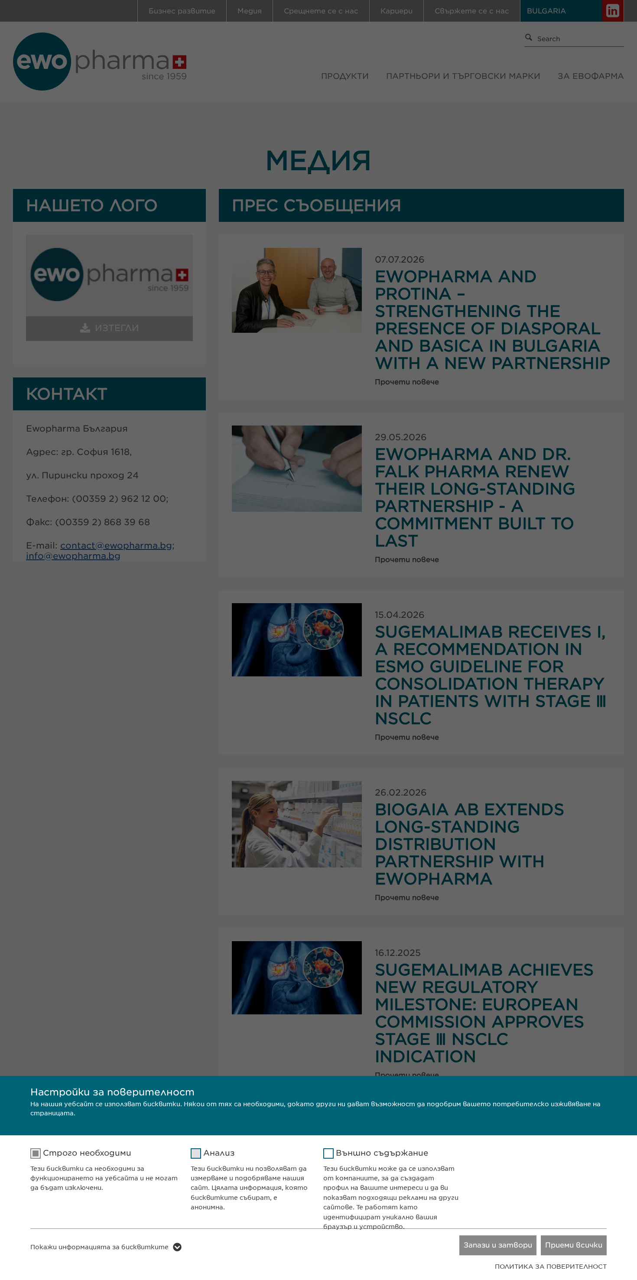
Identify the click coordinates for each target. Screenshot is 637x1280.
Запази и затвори (498, 1245)
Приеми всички (573, 1245)
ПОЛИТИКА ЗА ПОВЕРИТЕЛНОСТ (551, 1266)
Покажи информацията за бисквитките (99, 1247)
